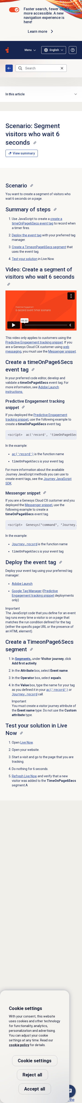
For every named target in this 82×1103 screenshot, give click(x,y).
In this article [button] (15, 94)
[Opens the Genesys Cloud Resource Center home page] (7, 50)
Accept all (34, 1089)
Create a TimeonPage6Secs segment (39, 247)
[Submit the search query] (20, 68)
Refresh (24, 776)
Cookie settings (35, 1060)
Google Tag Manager (27, 591)
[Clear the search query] (62, 68)
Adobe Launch (22, 584)
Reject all (32, 1075)
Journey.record (24, 544)
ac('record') (23, 454)
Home (9, 68)
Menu (28, 50)
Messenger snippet (62, 351)
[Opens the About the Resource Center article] (73, 50)
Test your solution (24, 259)
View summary (24, 153)
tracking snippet (34, 342)
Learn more (37, 31)
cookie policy (19, 1045)
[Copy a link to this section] (35, 142)
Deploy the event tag (26, 235)
